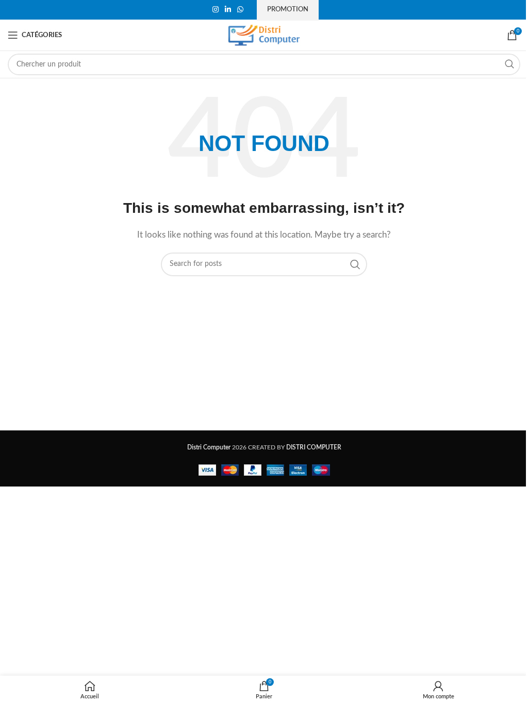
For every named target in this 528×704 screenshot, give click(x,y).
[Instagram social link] (215, 10)
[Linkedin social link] (228, 10)
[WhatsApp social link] (240, 10)
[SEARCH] (509, 64)
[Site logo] (264, 35)
